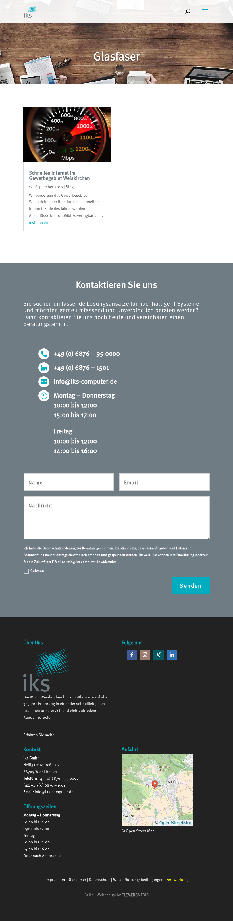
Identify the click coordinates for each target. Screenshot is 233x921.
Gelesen (37, 570)
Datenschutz (99, 879)
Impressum (55, 879)
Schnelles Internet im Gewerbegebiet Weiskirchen (59, 175)
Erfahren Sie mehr (38, 735)
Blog (70, 187)
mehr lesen (38, 222)
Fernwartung (177, 879)
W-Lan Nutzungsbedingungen (138, 879)
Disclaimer (77, 879)
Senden (191, 585)
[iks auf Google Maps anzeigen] (157, 824)
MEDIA (135, 895)
